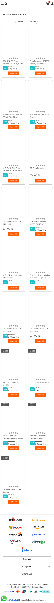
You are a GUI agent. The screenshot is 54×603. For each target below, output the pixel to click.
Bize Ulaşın (27, 574)
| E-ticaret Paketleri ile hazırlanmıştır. (27, 600)
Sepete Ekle (13, 73)
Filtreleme (20, 22)
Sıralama (32, 22)
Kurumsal (27, 559)
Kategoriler (27, 566)
